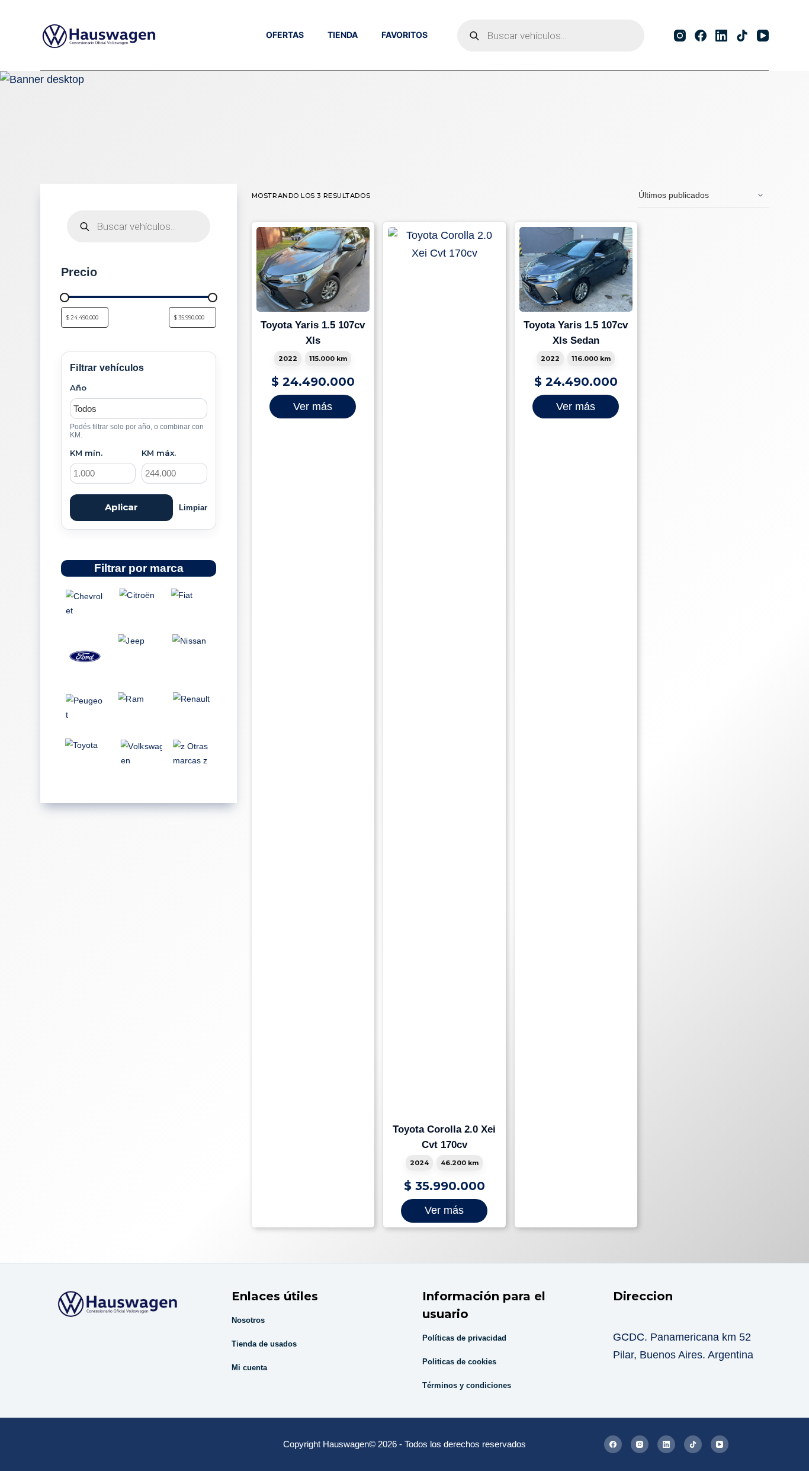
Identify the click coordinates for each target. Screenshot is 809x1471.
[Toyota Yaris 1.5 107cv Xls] (313, 269)
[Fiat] (192, 595)
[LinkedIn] (721, 35)
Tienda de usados (264, 1343)
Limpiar (193, 507)
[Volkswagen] (139, 753)
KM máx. (159, 453)
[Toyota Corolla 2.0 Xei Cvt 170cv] (444, 671)
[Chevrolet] (85, 603)
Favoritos (404, 35)
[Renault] (192, 699)
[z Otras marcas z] (192, 753)
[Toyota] (85, 745)
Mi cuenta (249, 1367)
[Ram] (139, 699)
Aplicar (121, 507)
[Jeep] (139, 641)
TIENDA (343, 35)
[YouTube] (763, 35)
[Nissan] (192, 641)
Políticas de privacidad (464, 1338)
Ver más (312, 406)
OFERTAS (285, 35)
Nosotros (248, 1320)
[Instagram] (680, 35)
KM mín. (86, 453)
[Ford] (85, 656)
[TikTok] (742, 35)
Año (78, 387)
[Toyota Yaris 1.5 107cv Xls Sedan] (576, 269)
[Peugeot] (85, 707)
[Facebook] (701, 35)
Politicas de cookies (459, 1361)
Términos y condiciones (466, 1385)
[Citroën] (139, 595)
